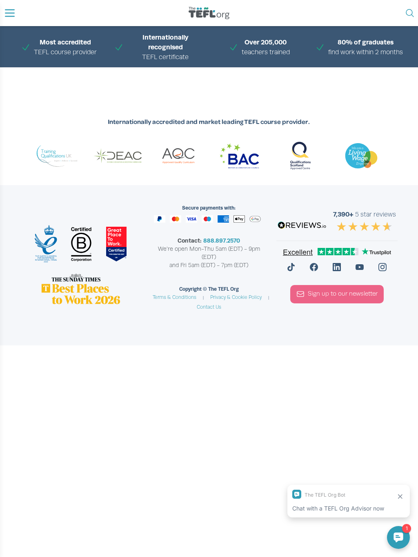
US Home (197, 77)
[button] (10, 13)
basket (223, 77)
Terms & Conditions (174, 297)
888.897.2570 (221, 240)
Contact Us (209, 307)
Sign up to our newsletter (343, 293)
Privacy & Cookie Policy (236, 297)
